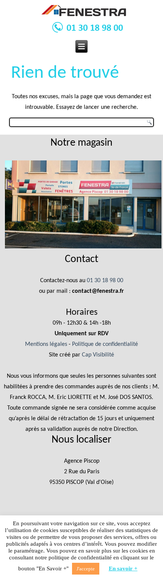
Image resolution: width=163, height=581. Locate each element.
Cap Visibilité (98, 355)
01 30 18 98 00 (105, 281)
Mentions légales (46, 344)
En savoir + (123, 568)
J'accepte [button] (86, 569)
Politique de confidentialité (105, 344)
